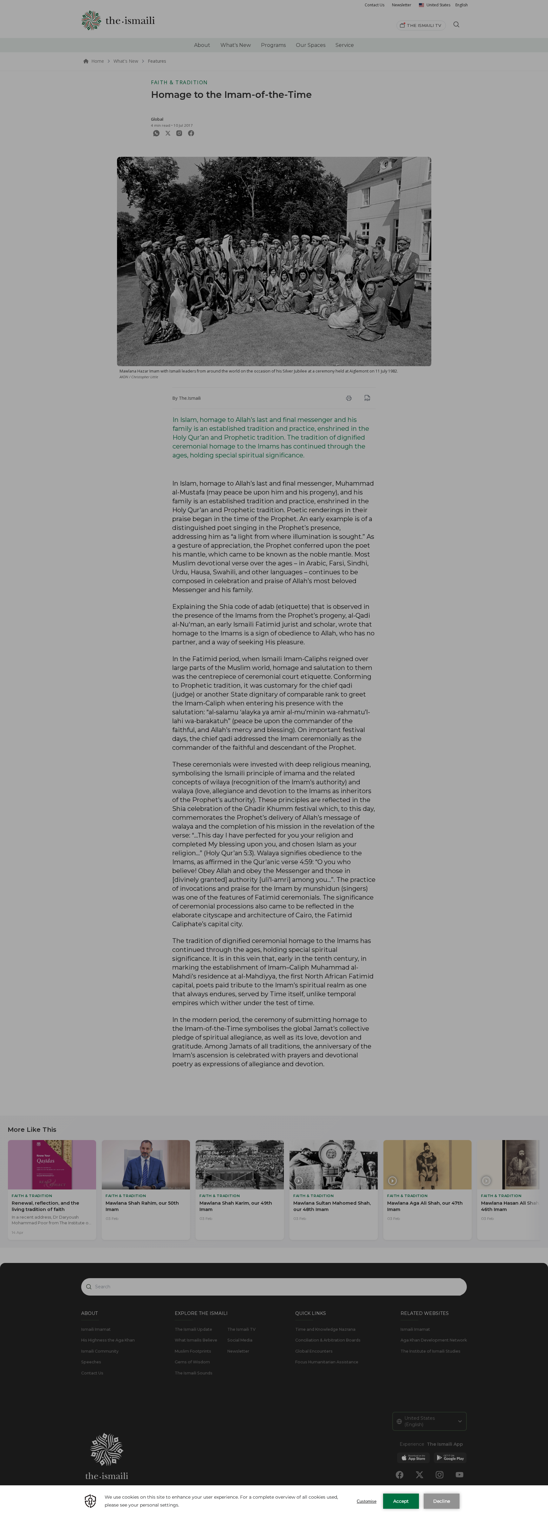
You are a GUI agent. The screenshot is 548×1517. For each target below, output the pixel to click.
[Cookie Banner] (274, 1501)
